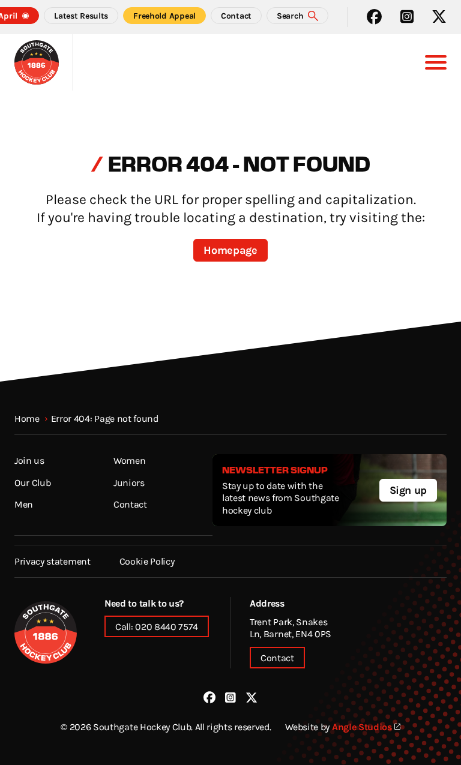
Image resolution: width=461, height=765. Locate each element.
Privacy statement (52, 561)
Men (23, 504)
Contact (130, 504)
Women (129, 460)
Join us (29, 460)
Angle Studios (362, 727)
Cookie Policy (147, 561)
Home (27, 418)
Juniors (129, 482)
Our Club (32, 482)
